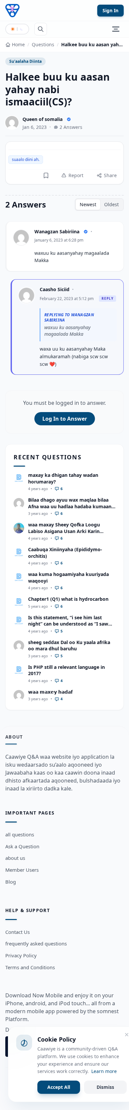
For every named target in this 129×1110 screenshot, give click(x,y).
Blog (10, 881)
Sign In (110, 10)
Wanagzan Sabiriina (56, 231)
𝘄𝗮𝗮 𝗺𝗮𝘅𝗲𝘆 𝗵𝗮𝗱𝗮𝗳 (50, 692)
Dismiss (105, 1087)
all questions (19, 834)
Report (75, 175)
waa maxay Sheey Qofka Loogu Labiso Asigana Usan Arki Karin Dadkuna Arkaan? (64, 531)
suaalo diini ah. (25, 159)
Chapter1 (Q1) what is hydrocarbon (68, 599)
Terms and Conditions (30, 967)
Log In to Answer (64, 418)
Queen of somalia (42, 119)
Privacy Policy (21, 955)
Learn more (104, 1071)
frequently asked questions (36, 943)
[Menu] (116, 29)
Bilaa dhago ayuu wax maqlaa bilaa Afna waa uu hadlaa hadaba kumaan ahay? (69, 506)
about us (15, 858)
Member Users (22, 869)
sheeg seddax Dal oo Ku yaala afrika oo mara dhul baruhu (69, 645)
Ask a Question (22, 846)
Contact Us (17, 932)
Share (110, 175)
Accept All (58, 1087)
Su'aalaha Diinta (25, 61)
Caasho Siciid (54, 289)
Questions (43, 44)
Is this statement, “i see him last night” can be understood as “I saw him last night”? (68, 623)
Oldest (111, 204)
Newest (88, 204)
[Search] (40, 29)
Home (18, 44)
